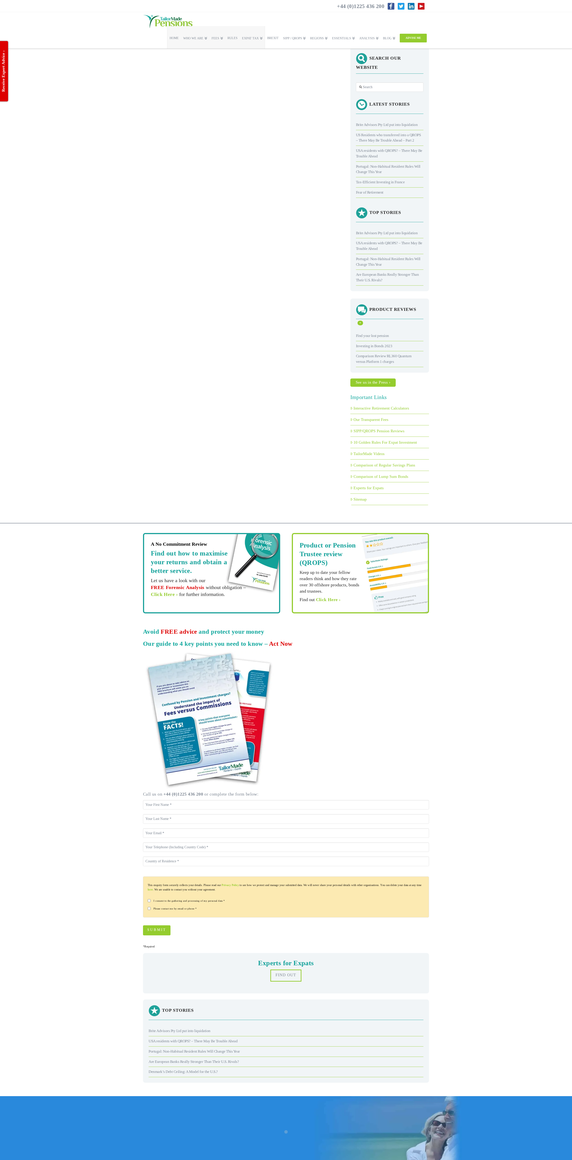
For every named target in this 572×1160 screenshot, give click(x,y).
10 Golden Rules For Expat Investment (385, 442)
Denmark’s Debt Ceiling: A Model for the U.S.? (183, 1072)
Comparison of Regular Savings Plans (384, 465)
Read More (155, 93)
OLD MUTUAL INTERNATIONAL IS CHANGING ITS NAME (177, 120)
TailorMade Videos (369, 453)
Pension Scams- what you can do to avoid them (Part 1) (183, 191)
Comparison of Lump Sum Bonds (380, 476)
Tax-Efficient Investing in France (380, 182)
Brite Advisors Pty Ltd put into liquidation (387, 125)
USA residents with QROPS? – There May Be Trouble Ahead (193, 1041)
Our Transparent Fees (370, 419)
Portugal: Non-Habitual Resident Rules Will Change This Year (194, 1051)
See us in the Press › (373, 382)
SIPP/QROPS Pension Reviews (378, 431)
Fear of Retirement (369, 192)
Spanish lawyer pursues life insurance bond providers (180, 254)
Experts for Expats (368, 488)
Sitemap (360, 499)
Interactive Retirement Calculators (381, 408)
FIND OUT (285, 975)
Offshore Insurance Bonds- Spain (180, 61)
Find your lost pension (372, 336)
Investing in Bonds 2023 (374, 346)
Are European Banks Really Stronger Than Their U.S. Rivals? (194, 1062)
